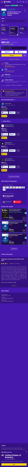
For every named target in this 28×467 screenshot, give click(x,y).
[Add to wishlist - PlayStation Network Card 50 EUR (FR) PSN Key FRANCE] (24, 222)
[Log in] (26, 2)
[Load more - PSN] (2, 70)
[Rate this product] (5, 264)
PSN (13, 70)
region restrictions (8, 65)
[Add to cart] (25, 55)
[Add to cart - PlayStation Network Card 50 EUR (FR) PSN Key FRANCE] (24, 230)
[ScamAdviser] (8, 196)
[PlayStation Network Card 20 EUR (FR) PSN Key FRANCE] (14, 239)
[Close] (26, 451)
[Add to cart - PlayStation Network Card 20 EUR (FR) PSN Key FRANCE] (24, 243)
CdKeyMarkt (7, 142)
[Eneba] (7, 2)
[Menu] (2, 2)
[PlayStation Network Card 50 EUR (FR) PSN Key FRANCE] (14, 226)
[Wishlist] (20, 2)
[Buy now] (7, 52)
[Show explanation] (13, 126)
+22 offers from (14, 59)
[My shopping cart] (23, 2)
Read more (14, 285)
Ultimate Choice (8, 125)
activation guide (10, 71)
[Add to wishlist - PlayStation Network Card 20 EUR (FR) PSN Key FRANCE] (24, 234)
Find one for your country (10, 66)
